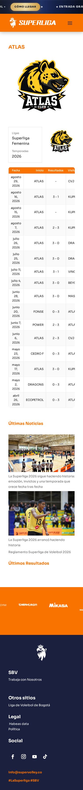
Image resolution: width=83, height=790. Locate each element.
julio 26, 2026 (16, 243)
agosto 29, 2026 (16, 181)
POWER (38, 325)
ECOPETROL (35, 400)
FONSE (38, 312)
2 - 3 (56, 228)
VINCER (73, 272)
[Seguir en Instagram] (23, 756)
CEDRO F (37, 354)
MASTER (74, 296)
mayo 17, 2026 (16, 369)
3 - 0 (55, 243)
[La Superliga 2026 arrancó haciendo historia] (41, 514)
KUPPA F (74, 197)
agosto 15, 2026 (16, 212)
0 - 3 (55, 312)
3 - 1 (56, 197)
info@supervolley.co (25, 772)
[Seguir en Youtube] (34, 756)
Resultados (56, 170)
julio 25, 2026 (16, 258)
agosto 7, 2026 (16, 227)
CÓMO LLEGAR (16, 6)
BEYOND (74, 283)
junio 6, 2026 (16, 338)
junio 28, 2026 (16, 296)
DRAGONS (36, 384)
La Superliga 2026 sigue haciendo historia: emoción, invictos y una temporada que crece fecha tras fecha (41, 481)
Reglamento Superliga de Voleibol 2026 (39, 552)
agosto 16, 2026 (16, 196)
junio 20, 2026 (16, 311)
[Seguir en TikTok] (45, 756)
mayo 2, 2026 (16, 384)
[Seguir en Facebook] (12, 756)
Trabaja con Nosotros (25, 680)
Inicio (40, 170)
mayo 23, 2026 (16, 353)
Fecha (16, 170)
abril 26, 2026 (16, 400)
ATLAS (39, 181)
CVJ (71, 181)
